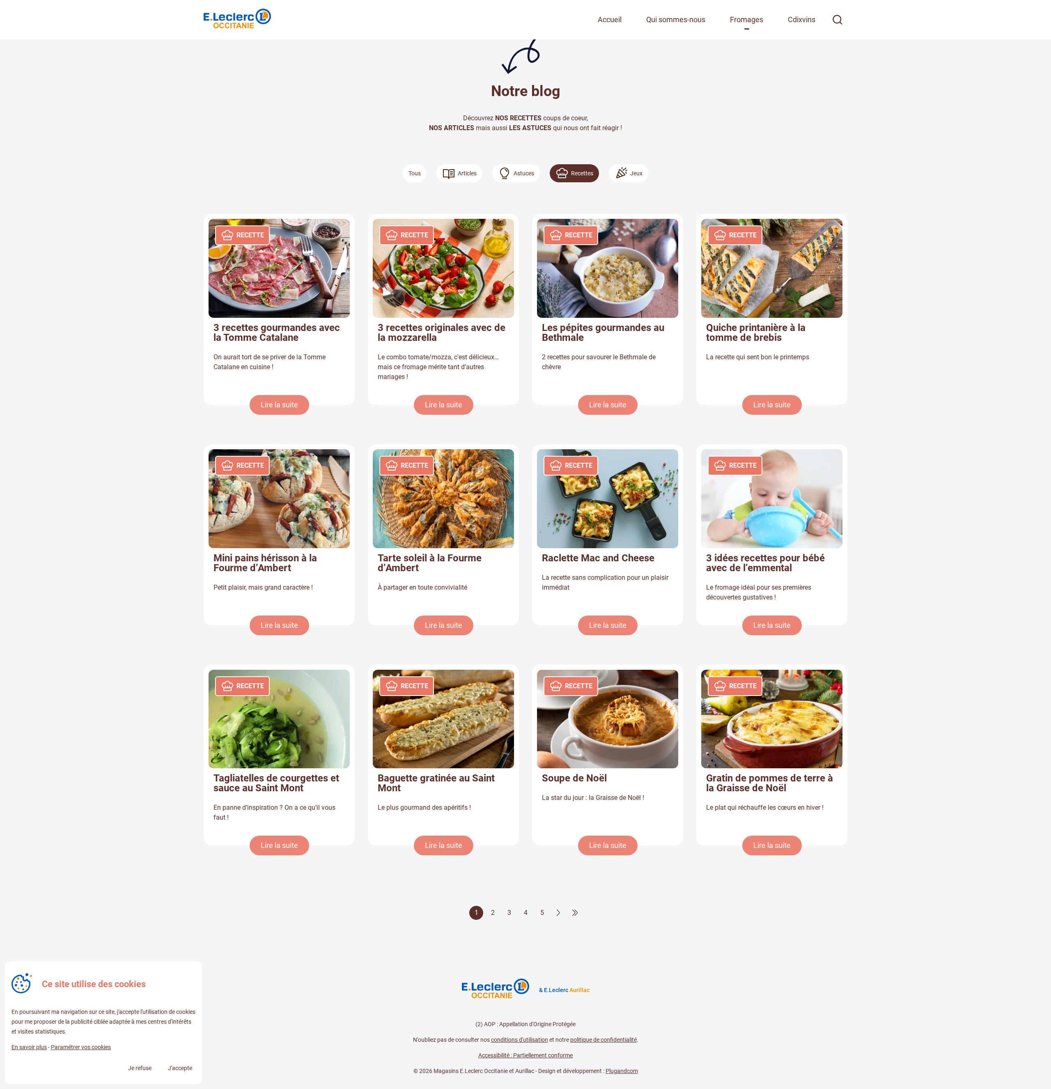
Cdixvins (801, 19)
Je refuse (139, 1068)
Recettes (582, 173)
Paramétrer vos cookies (81, 1047)
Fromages (746, 19)
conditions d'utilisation (519, 1039)
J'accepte (180, 1068)
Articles (467, 173)
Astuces (524, 173)
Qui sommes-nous (675, 19)
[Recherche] (837, 20)
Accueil (610, 19)
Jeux (636, 173)
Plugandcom (622, 1071)
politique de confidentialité (603, 1039)
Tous (414, 173)
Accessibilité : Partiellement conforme (525, 1055)
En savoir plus (29, 1047)
